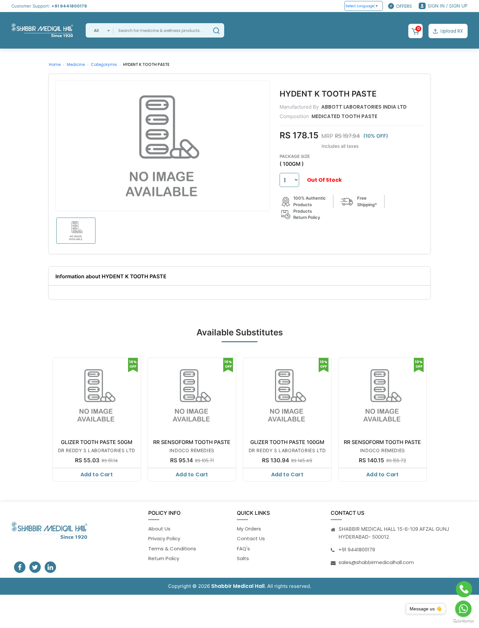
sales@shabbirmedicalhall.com (376, 562)
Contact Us (251, 538)
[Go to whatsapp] (463, 609)
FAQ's (243, 548)
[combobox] (99, 30)
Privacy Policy (164, 538)
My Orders (249, 528)
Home (55, 64)
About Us (159, 528)
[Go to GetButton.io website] (463, 621)
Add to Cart (96, 474)
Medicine (76, 64)
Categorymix (104, 64)
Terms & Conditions (172, 548)
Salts (243, 558)
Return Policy (163, 558)
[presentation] (49, 418)
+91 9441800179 (69, 6)
